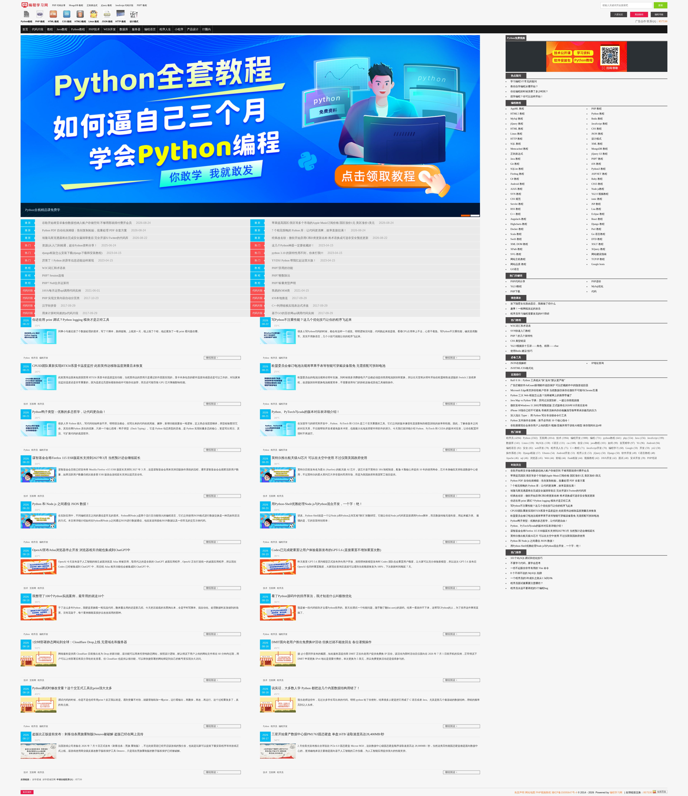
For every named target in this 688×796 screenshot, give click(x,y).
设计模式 (596, 138)
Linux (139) (528, 443)
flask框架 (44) (575, 458)
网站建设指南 (598, 254)
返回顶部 (27, 792)
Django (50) (613, 453)
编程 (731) (595, 438)
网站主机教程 (517, 259)
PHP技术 (94, 29)
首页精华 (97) (627, 443)
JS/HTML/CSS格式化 (521, 368)
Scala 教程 (516, 234)
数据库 (124, 29)
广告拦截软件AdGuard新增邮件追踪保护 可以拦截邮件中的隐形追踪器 (549, 385)
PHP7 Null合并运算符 (55, 283)
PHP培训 (652, 458)
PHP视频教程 (543, 792)
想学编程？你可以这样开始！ (526, 96)
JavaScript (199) (655, 438)
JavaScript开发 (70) (596, 448)
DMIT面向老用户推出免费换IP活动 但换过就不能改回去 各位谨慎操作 (322, 642)
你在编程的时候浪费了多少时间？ (529, 91)
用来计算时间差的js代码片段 (60, 313)
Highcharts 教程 (518, 224)
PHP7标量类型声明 (284, 283)
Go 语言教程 (598, 234)
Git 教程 (514, 164)
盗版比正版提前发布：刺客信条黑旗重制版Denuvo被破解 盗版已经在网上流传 (87, 734)
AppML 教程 (517, 108)
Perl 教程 (596, 229)
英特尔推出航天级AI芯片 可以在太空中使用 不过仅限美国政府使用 (319, 458)
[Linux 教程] (94, 17)
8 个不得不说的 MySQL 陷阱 (526, 573)
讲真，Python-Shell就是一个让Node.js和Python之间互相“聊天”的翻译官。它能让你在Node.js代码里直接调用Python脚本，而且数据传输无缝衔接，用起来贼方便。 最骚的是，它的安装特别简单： (388, 518)
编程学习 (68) (616, 448)
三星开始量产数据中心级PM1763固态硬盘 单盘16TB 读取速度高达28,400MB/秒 (328, 734)
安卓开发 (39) (637, 458)
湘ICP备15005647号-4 (564, 792)
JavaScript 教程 (599, 123)
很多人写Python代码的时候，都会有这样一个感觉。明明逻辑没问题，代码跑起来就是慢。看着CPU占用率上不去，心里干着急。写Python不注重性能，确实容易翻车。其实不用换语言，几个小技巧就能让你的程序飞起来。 (387, 334)
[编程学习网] (35, 7)
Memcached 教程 (519, 148)
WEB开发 (110, 29)
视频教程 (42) (591, 458)
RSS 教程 (515, 209)
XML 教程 (597, 143)
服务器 (136, 29)
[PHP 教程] (40, 17)
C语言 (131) (558, 443)
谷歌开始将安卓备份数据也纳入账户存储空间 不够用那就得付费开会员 (87, 222)
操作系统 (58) (513, 453)
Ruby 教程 (597, 179)
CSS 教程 (596, 128)
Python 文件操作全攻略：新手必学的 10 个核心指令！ (540, 420)
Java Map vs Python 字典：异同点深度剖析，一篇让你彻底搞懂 (544, 400)
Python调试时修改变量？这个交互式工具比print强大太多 (72, 688)
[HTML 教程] (53, 17)
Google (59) (631, 448)
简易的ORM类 (281, 290)
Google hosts (598, 264)
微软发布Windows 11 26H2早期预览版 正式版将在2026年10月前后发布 (548, 405)
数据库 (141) (513, 443)
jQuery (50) (600, 453)
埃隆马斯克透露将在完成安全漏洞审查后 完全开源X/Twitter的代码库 (85, 237)
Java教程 (62, 29)
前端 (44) (561, 458)
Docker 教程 (517, 229)
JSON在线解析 (518, 363)
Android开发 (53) (565, 453)
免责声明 (519, 792)
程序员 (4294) (513, 438)
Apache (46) (512, 458)
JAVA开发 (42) (609, 458)
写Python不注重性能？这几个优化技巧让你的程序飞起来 (312, 319)
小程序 (179, 29)
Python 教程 (597, 113)
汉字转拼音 (49, 305)
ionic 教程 (596, 199)
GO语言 (514, 269)
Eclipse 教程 (598, 214)
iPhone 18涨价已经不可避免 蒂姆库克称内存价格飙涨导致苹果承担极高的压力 (553, 410)
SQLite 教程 (517, 169)
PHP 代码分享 (58, 5)
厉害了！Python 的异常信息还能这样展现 (68, 260)
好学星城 (36, 779)
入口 (664, 21)
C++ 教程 (515, 214)
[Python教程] (26, 17)
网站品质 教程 (518, 264)
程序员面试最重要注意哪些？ (526, 583)
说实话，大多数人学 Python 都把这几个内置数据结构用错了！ (316, 688)
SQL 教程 (515, 143)
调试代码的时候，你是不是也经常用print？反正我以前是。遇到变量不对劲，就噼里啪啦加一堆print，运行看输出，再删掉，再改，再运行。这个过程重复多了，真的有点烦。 (148, 702)
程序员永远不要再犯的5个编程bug (529, 588)
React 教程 (597, 219)
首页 (25, 29)
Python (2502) (530, 438)
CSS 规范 (515, 199)
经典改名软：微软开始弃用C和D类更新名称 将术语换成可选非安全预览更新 (320, 237)
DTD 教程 (596, 239)
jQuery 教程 (106, 5)
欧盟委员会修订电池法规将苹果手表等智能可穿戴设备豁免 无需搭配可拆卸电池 (328, 366)
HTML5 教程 (517, 113)
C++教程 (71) (577, 448)
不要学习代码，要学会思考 (525, 563)
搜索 (660, 5)
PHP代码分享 (517, 281)
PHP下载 (515, 291)
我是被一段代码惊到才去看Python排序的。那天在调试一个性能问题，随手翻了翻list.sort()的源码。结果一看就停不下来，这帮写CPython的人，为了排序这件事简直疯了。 (388, 610)
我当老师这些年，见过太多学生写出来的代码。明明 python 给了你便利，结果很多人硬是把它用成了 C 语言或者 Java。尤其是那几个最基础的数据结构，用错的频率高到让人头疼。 (389, 702)
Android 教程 (517, 184)
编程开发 (43, 358)
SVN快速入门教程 (520, 331)
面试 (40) (623, 458)
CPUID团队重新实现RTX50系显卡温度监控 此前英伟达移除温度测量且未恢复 (87, 366)
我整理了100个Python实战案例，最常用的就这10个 (68, 596)
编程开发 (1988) (579, 438)
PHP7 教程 (142, 5)
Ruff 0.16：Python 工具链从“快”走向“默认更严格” (537, 380)
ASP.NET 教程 (599, 174)
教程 (50, 29)
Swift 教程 (516, 239)
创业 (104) (583, 443)
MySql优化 (597, 286)
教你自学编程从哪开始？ (524, 86)
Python (27, 358)
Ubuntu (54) (548, 453)
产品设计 (193, 29)
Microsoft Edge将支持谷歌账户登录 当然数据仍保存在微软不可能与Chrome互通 (554, 390)
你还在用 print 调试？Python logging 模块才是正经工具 (70, 319)
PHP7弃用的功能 (282, 268)
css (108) (571, 443)
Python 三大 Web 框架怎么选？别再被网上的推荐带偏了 (541, 395)
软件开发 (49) (629, 453)
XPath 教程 (516, 249)
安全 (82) (528, 448)
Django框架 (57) (531, 453)
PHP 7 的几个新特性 (521, 336)
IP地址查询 (597, 363)
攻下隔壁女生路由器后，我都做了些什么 (533, 303)
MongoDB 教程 (76, 5)
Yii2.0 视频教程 (599, 194)
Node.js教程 (597, 189)
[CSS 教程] (67, 17)
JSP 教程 (596, 204)
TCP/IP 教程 (598, 259)
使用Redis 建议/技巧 (521, 351)
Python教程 (78, 29)
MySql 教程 (516, 118)
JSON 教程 (597, 133)
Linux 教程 (516, 133)
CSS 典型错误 (518, 341)
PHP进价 (596, 281)
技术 (26, 404)
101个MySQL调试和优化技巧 (526, 558)
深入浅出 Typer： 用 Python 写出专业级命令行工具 (538, 415)
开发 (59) (645, 448)
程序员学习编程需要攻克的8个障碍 (529, 313)
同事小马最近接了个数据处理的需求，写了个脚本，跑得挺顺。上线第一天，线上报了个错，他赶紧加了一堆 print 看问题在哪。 (129, 331)
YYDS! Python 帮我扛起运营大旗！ (294, 260)
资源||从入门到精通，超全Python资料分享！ (70, 245)
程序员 (34, 358)
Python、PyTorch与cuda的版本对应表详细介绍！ (306, 412)
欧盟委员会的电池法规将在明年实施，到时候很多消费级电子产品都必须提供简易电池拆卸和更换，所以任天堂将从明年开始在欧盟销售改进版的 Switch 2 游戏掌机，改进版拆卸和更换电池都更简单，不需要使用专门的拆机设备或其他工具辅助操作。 (387, 380)
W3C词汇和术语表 (53, 268)
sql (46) (524, 458)
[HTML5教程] (80, 17)
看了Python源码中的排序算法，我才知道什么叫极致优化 (312, 596)
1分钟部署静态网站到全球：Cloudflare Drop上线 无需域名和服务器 (79, 642)
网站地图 (530, 792)
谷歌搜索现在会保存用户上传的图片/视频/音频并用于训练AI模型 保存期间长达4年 (556, 425)
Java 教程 (515, 159)
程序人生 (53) (584, 453)
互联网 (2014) (547, 438)
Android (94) (653, 443)
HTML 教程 (516, 128)
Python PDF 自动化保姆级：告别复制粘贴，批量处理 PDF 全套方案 (85, 230)
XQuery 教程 (598, 249)
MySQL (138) (543, 443)
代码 (593, 291)
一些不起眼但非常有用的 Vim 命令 (529, 568)
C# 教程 (514, 179)
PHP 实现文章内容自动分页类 (61, 298)
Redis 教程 (597, 118)
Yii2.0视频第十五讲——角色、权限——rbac (534, 346)
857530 (78, 779)
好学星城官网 (49, 779)
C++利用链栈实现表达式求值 (290, 305)
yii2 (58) (655, 448)
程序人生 (165, 29)
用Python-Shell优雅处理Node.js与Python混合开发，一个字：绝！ (317, 504)
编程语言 (150, 29)
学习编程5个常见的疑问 (523, 81)
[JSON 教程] (107, 17)
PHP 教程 (596, 108)
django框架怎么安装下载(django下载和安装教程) (72, 252)
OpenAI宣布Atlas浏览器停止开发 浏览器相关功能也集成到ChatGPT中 (81, 550)
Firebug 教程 (517, 174)
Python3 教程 (598, 169)
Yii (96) (641, 443)
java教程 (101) (598, 443)
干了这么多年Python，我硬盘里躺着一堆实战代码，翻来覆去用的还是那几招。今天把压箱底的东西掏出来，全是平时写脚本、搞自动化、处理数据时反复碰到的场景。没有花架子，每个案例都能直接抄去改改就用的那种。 (148, 610)
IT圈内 (206, 29)
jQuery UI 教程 (599, 153)
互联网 (33, 404)
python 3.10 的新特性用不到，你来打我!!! (298, 252)
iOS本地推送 (280, 298)
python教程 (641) (612, 438)
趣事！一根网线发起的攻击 (525, 308)
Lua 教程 (596, 209)
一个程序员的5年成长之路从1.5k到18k (531, 578)
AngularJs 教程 (518, 219)
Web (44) (549, 458)
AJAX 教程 (516, 189)
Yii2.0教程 (516, 286)
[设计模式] (134, 17)
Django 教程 (598, 224)
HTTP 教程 (516, 138)
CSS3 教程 (597, 184)
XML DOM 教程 (519, 244)
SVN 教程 (515, 194)
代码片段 (37, 29)
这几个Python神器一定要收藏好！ (293, 245)
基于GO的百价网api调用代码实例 (293, 313)
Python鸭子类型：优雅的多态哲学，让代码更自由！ (69, 412)
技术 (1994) (562, 438)
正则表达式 (92, 5)
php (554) (628, 438)
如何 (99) (613, 443)
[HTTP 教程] (120, 17)
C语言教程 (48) (646, 453)
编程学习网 (616, 792)
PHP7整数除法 (281, 275)
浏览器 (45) (536, 458)
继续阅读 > (212, 357)
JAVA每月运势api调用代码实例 (62, 290)
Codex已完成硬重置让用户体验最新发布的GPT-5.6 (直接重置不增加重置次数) (326, 550)
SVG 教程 (515, 254)
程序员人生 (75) (559, 448)
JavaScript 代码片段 (124, 5)
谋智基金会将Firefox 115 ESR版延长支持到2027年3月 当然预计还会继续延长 (86, 458)
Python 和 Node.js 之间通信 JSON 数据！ (60, 504)
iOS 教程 (596, 164)
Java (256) (640, 438)
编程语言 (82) (513, 448)
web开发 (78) (542, 448)
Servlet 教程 (516, 204)
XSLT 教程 (597, 244)
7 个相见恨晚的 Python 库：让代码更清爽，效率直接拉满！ (309, 230)
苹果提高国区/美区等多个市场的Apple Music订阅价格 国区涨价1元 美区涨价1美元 (323, 222)
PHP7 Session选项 (53, 275)
